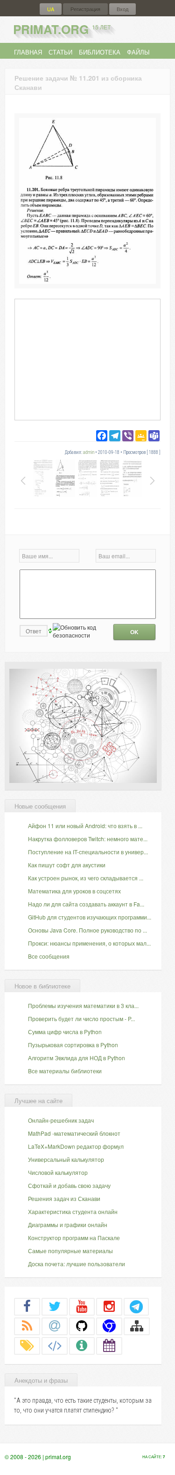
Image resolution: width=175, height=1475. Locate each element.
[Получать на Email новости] (55, 1326)
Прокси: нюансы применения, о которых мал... (89, 943)
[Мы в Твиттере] (55, 1306)
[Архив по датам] (109, 1345)
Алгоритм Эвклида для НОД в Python (76, 1058)
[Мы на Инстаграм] (109, 1306)
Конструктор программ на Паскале (74, 1238)
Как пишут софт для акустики (66, 865)
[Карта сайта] (137, 1326)
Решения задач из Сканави (64, 1198)
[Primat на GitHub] (82, 1326)
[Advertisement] (87, 359)
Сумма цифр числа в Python (65, 1032)
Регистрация (85, 9)
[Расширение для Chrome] (109, 1326)
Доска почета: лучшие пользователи (76, 1264)
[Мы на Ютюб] (82, 1306)
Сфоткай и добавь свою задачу (69, 1185)
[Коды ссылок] (55, 1345)
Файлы (138, 52)
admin (88, 452)
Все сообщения (49, 956)
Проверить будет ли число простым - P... (81, 1018)
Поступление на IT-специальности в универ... (88, 852)
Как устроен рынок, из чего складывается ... (85, 878)
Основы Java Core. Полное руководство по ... (87, 930)
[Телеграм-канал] (136, 1306)
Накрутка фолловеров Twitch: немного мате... (87, 839)
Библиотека (99, 52)
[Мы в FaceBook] (27, 1306)
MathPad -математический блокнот (74, 1133)
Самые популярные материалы (70, 1251)
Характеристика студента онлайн (73, 1211)
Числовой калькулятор (58, 1172)
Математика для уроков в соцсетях (74, 891)
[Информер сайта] (82, 1345)
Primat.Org (62, 29)
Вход (122, 9)
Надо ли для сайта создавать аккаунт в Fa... (86, 904)
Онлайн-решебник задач (61, 1120)
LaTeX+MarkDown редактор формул (76, 1146)
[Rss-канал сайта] (27, 1326)
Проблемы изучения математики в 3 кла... (83, 1005)
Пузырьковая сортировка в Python (73, 1045)
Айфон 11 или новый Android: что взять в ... (85, 826)
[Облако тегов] (27, 1345)
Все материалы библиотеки (65, 1071)
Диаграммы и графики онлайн (67, 1224)
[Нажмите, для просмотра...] (87, 281)
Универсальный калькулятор (66, 1159)
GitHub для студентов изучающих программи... (89, 917)
